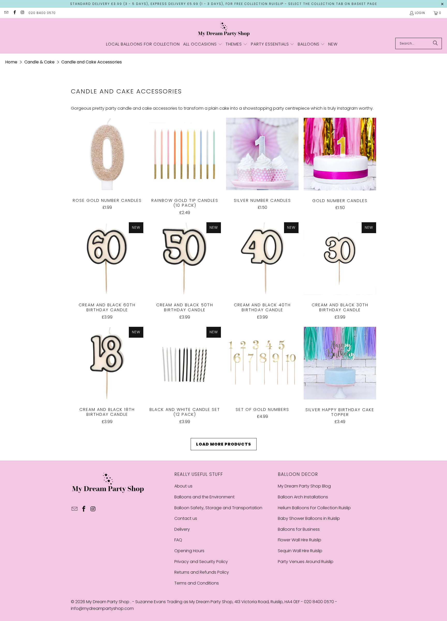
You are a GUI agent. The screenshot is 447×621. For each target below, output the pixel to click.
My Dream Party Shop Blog (304, 486)
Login (420, 13)
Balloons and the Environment (204, 497)
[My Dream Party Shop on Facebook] (14, 13)
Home (11, 62)
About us (183, 486)
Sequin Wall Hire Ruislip (300, 551)
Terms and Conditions (196, 583)
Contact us (185, 518)
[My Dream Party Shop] (223, 29)
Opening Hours (189, 551)
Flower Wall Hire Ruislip (299, 540)
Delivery (182, 529)
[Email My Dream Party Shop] (6, 13)
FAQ (178, 540)
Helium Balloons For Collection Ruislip (314, 508)
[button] (202, 44)
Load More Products (223, 444)
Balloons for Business (299, 529)
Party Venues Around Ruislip (305, 562)
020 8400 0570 (42, 13)
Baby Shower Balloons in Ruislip (309, 518)
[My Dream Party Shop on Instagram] (22, 13)
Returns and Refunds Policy (201, 572)
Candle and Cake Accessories (91, 62)
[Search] (435, 43)
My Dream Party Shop (108, 602)
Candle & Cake (39, 62)
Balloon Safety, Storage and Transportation (218, 508)
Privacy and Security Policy (201, 562)
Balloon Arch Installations (303, 497)
